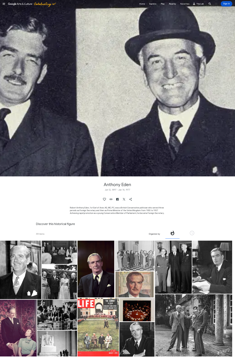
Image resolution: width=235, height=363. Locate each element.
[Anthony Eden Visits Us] (57, 343)
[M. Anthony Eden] (135, 284)
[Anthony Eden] (20, 270)
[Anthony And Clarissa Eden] (18, 328)
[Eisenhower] (98, 327)
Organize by (154, 234)
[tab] (172, 234)
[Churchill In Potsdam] (59, 252)
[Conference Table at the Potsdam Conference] (136, 309)
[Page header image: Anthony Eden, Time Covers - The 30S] (117, 88)
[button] (4, 4)
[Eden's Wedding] (59, 282)
